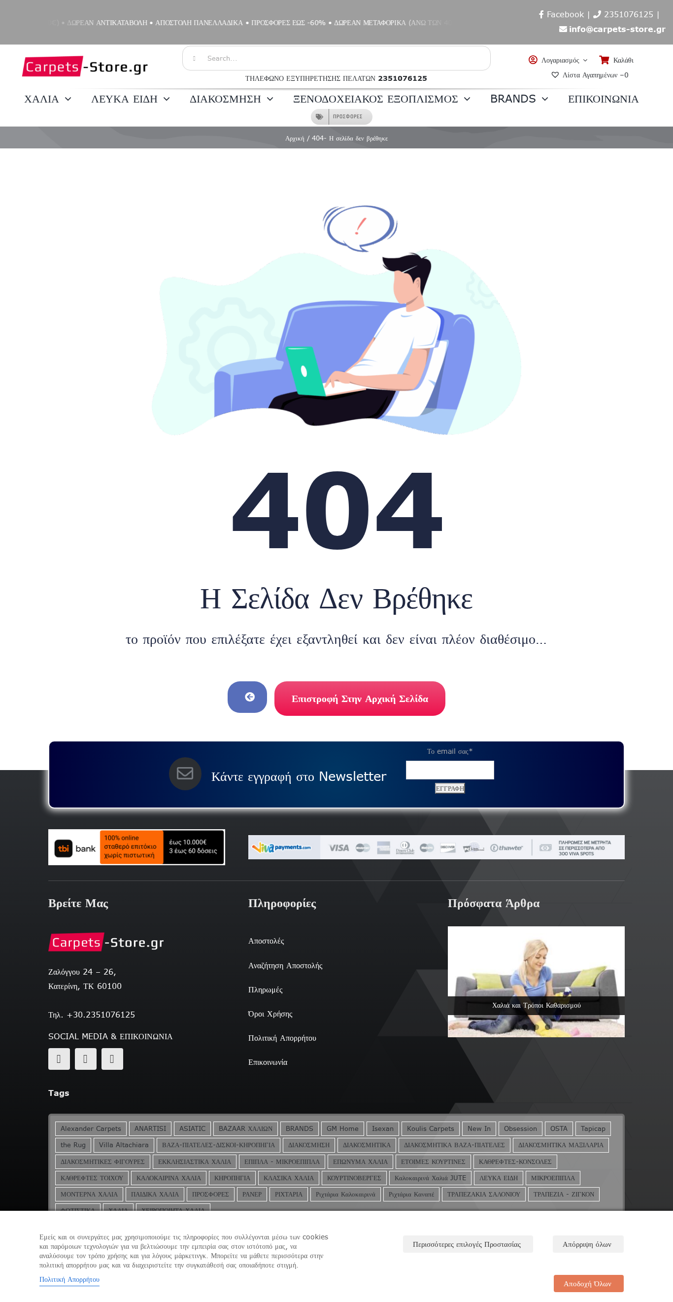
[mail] (86, 1059)
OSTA (559, 1129)
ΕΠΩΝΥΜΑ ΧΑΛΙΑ (360, 1162)
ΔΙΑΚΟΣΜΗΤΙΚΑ (367, 1145)
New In (479, 1129)
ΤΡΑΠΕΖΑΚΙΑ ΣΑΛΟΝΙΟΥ (483, 1194)
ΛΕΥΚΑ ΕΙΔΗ (498, 1178)
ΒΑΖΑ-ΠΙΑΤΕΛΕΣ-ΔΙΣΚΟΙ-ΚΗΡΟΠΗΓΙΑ (218, 1145)
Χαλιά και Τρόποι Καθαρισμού (536, 1005)
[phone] (112, 1059)
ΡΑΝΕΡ (252, 1194)
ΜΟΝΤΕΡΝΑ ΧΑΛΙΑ (89, 1194)
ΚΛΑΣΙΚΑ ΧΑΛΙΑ (289, 1178)
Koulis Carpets (430, 1129)
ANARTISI (150, 1129)
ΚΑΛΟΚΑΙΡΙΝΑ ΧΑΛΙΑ (168, 1178)
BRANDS (299, 1129)
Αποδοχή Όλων (587, 1283)
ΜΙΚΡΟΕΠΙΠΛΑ (553, 1178)
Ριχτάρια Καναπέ (411, 1194)
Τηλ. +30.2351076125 (91, 1014)
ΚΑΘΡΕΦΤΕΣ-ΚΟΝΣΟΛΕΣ (515, 1162)
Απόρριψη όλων (587, 1244)
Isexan (383, 1129)
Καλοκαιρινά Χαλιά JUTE (430, 1178)
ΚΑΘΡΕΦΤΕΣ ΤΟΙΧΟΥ (92, 1178)
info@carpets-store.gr (617, 29)
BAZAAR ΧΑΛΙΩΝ (245, 1129)
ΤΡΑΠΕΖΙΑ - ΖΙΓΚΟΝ (564, 1194)
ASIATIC (192, 1129)
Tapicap (593, 1129)
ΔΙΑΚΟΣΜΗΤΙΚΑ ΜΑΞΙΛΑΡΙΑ (561, 1145)
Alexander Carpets (91, 1129)
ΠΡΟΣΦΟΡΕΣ (210, 1194)
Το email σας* (450, 751)
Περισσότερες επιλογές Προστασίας (467, 1244)
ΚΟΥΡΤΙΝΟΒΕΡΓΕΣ (354, 1178)
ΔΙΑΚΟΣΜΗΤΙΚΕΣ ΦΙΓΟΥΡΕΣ (103, 1162)
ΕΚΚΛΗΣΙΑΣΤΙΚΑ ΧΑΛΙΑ (194, 1162)
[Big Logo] (85, 50)
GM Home (343, 1129)
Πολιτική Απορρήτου (69, 1279)
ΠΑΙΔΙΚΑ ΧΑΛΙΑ (155, 1194)
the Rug (73, 1145)
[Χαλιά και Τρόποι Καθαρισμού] (536, 981)
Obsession (520, 1129)
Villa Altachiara (124, 1145)
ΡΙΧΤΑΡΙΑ (289, 1194)
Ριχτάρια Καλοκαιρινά (345, 1194)
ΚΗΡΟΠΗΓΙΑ (232, 1178)
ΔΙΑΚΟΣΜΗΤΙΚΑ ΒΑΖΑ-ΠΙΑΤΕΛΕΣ (454, 1145)
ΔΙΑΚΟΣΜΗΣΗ (309, 1145)
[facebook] (59, 1059)
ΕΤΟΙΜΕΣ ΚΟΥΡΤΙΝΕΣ (433, 1162)
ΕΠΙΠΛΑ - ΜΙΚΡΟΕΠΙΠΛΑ (282, 1162)
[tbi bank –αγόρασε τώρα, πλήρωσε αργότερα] (136, 847)
